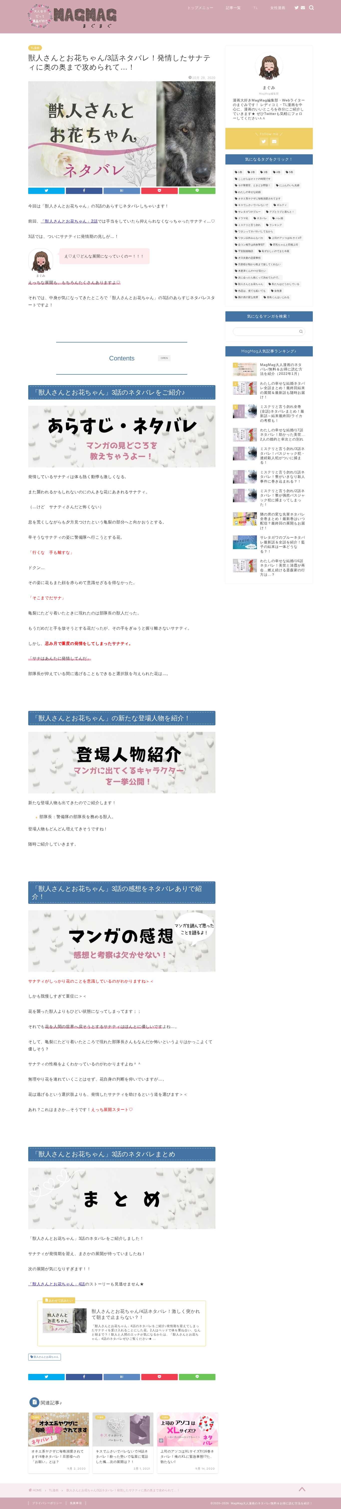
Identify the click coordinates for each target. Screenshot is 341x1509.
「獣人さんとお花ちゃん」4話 (56, 1284)
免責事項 (76, 1503)
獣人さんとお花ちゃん (46, 1357)
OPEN (164, 358)
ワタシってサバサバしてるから (255, 231)
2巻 (253, 172)
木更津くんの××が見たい (252, 271)
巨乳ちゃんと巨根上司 (285, 244)
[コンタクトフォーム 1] (303, 8)
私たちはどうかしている (285, 284)
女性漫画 (277, 7)
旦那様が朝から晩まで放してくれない (259, 264)
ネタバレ (262, 218)
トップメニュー (200, 7)
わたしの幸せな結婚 (249, 192)
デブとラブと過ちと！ (281, 211)
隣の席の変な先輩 (248, 297)
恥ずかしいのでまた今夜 (275, 251)
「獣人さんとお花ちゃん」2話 (69, 221)
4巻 (278, 172)
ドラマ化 (243, 218)
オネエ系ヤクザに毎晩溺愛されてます (259, 198)
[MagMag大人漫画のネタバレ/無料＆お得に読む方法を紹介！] (72, 28)
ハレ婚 (279, 218)
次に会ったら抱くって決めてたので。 (259, 277)
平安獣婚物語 (245, 251)
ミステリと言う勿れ (249, 225)
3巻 (266, 172)
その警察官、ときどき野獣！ (254, 185)
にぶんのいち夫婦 (289, 185)
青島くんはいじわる (278, 297)
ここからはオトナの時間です (254, 178)
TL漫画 (35, 47)
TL (255, 7)
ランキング (275, 225)
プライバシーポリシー (47, 1503)
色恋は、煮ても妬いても (252, 290)
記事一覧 (233, 7)
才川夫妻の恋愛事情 (249, 257)
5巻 (291, 172)
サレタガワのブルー (249, 211)
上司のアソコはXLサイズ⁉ (286, 238)
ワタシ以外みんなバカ (250, 238)
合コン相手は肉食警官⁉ (251, 244)
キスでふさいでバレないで (253, 205)
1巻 (240, 172)
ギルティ (282, 205)
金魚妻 (278, 290)
